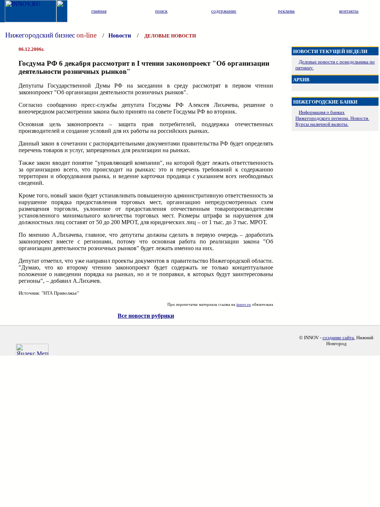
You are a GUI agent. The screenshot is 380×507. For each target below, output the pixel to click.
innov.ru (243, 304)
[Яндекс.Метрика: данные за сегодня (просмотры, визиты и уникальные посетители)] (32, 349)
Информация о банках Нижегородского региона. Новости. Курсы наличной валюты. (332, 118)
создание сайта (338, 337)
